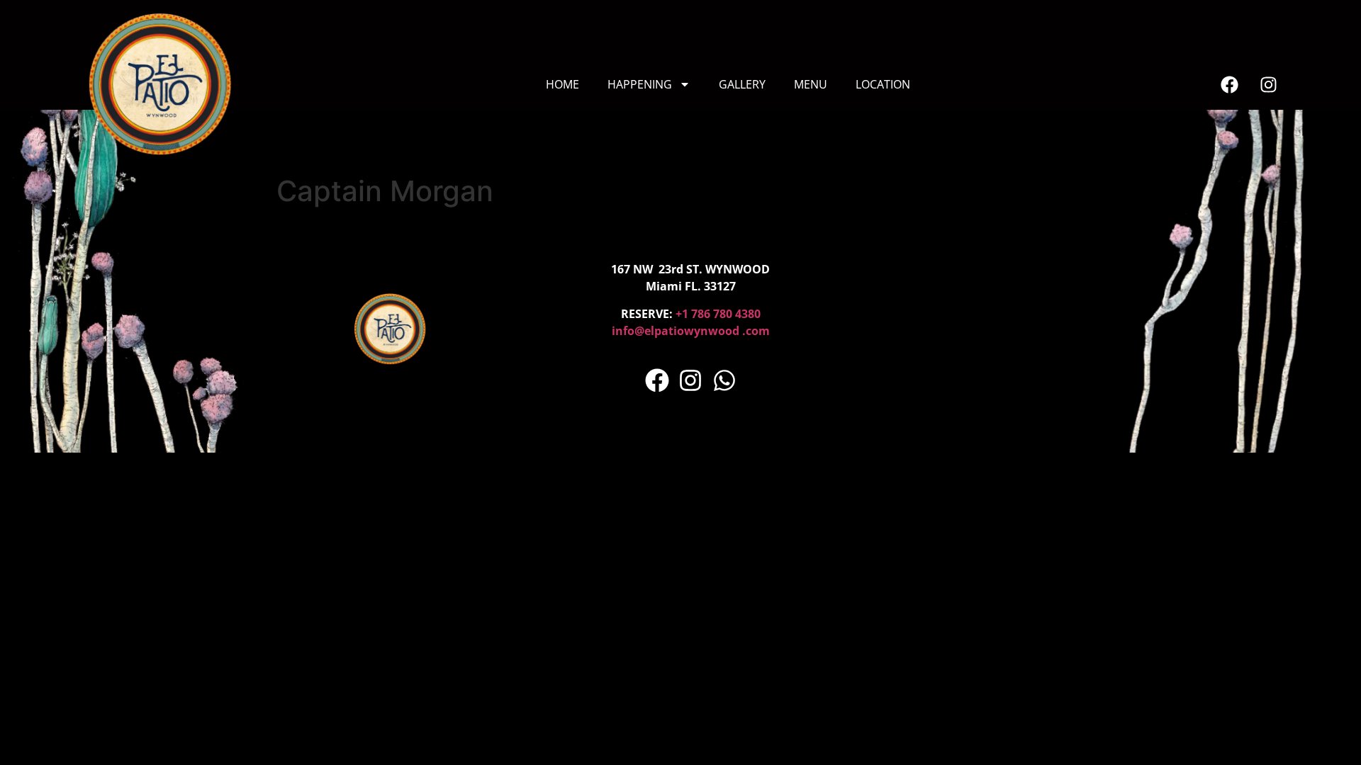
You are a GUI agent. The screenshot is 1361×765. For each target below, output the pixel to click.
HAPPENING (639, 84)
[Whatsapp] (724, 380)
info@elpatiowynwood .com (691, 331)
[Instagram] (1268, 84)
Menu (810, 84)
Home (562, 84)
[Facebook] (1229, 84)
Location (883, 84)
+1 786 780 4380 (718, 314)
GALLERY (742, 84)
